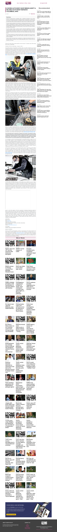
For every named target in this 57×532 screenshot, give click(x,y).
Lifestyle (37, 526)
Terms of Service (27, 527)
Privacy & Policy (27, 528)
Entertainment (44, 526)
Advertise (27, 525)
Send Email (9, 220)
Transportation (49, 526)
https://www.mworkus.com (12, 224)
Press (27, 524)
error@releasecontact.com (20, 232)
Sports (40, 526)
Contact (27, 526)
